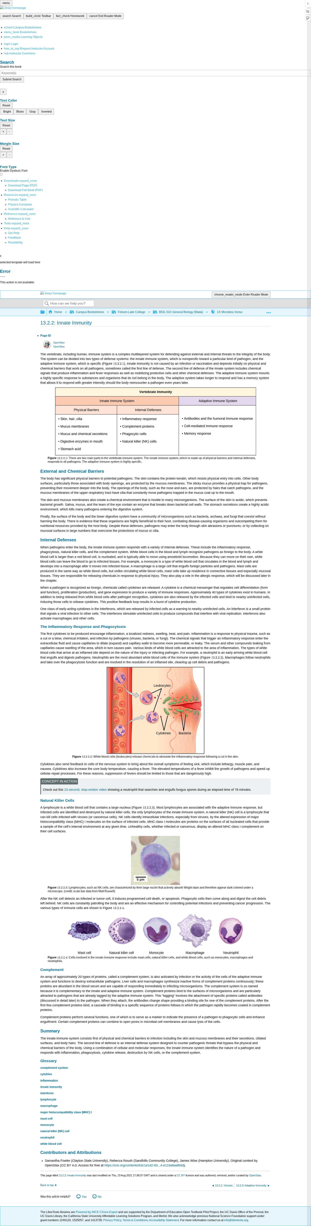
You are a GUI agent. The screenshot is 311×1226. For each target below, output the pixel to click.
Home (58, 312)
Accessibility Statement (164, 1220)
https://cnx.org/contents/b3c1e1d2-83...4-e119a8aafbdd (144, 1165)
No (100, 1196)
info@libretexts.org (235, 1220)
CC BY (181, 1175)
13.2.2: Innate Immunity (72, 1175)
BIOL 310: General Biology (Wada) (181, 312)
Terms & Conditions (135, 1220)
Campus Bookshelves (90, 312)
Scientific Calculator (21, 209)
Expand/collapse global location (268, 311)
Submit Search (12, 79)
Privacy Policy (112, 1220)
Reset (6, 105)
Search (46, 304)
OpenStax (59, 342)
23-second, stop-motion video (85, 789)
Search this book (10, 66)
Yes (84, 1196)
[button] (14, 237)
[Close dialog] (2, 276)
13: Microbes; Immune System (236, 312)
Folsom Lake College (131, 312)
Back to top (47, 1185)
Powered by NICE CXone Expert (97, 1212)
